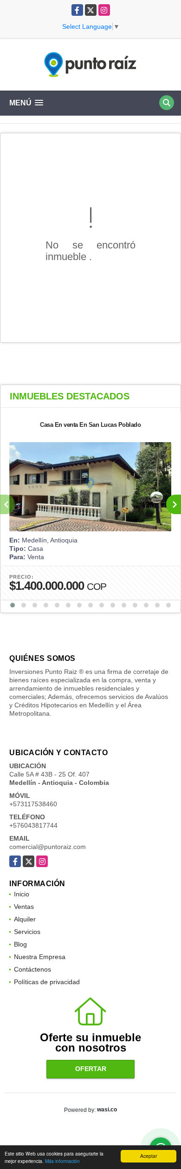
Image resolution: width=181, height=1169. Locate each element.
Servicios (27, 931)
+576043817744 (33, 825)
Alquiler (25, 919)
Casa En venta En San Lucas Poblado (90, 424)
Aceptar (148, 1155)
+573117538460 (33, 804)
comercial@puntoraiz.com (47, 846)
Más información (62, 1160)
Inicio (21, 894)
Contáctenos (32, 969)
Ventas (24, 906)
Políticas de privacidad (47, 982)
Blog (20, 944)
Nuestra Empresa (39, 956)
